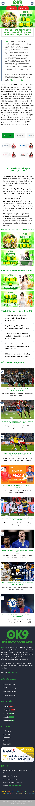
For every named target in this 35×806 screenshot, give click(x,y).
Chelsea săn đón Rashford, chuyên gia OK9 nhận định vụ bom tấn (17, 615)
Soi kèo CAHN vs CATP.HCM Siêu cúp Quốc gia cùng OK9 (17, 486)
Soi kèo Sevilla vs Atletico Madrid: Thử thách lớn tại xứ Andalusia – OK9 (17, 421)
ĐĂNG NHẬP (23, 8)
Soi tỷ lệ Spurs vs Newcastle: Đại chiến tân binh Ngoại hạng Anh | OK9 (17, 389)
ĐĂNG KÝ (11, 8)
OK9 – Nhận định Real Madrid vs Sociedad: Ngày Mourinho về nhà (17, 583)
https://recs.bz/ (15, 785)
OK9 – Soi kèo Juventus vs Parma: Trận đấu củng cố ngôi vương (17, 518)
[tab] (8, 135)
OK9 (2, 647)
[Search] (32, 3)
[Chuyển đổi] (3, 315)
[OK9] (17, 3)
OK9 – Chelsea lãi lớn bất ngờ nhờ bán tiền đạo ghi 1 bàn (17, 551)
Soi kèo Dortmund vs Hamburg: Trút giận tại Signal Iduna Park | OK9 (17, 454)
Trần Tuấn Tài (12, 672)
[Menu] (3, 3)
